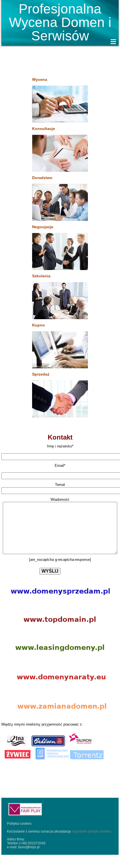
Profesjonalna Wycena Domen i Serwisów (60, 22)
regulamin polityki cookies (91, 831)
